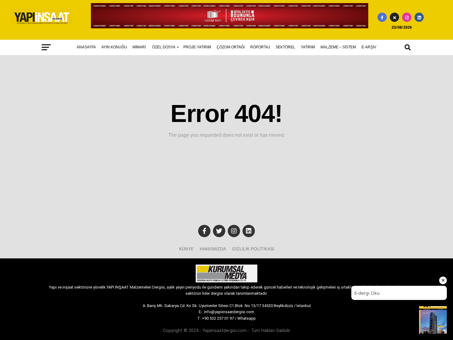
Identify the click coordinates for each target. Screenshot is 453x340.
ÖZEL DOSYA (163, 47)
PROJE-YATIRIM (197, 47)
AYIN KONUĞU (114, 47)
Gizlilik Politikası (253, 248)
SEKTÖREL (285, 47)
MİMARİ (139, 47)
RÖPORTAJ (260, 47)
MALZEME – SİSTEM (338, 47)
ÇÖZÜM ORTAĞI (231, 47)
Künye (186, 248)
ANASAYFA (86, 47)
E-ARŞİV (368, 47)
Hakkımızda (213, 248)
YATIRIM (308, 47)
